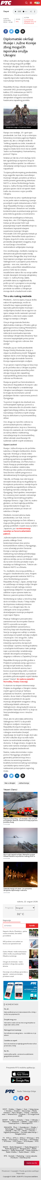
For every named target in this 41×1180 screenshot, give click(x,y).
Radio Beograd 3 (11, 1149)
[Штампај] (22, 31)
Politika (11, 1109)
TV (4, 1138)
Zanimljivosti (24, 1127)
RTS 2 (15, 1138)
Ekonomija (26, 1111)
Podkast (22, 1114)
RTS (5, 1156)
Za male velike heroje (29, 1132)
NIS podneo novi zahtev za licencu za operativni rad (13, 942)
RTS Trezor (17, 1141)
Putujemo (19, 1129)
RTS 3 (22, 1138)
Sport (5, 1120)
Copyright (14, 1171)
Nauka (24, 1131)
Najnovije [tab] (7, 920)
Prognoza (9, 908)
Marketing (20, 1156)
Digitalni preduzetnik (11, 1132)
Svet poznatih (30, 1129)
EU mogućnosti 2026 (28, 1115)
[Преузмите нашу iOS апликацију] (20, 1074)
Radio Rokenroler (17, 1150)
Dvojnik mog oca (10, 1020)
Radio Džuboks (32, 1150)
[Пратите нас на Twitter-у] (15, 1098)
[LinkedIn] (17, 31)
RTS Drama (13, 1140)
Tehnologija (9, 1129)
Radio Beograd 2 (31, 1147)
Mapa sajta (32, 1163)
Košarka (20, 1120)
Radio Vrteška (11, 1152)
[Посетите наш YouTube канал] (26, 1098)
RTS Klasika (34, 1140)
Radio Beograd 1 (16, 1147)
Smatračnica (12, 1114)
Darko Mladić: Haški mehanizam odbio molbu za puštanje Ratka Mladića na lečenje (15, 954)
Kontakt (12, 1156)
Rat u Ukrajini (10, 783)
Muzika (33, 1127)
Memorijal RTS (27, 1123)
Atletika (24, 1122)
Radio (5, 1147)
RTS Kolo (7, 1141)
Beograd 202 (25, 1149)
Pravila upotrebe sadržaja (28, 1171)
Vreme (26, 1113)
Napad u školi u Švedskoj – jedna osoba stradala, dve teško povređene (15, 933)
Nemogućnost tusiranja (12, 1030)
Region (19, 1109)
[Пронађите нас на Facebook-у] (21, 1098)
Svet (25, 1109)
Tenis (27, 1120)
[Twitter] (11, 31)
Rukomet (6, 1122)
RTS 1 (8, 1138)
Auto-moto (33, 1122)
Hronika (9, 1111)
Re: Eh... (7, 1051)
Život (15, 1127)
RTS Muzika (28, 1141)
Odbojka (34, 1120)
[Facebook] (5, 31)
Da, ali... (6, 1009)
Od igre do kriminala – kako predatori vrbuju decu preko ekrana (13, 964)
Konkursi (14, 1158)
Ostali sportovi (14, 1123)
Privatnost (5, 1171)
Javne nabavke (31, 1156)
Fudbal (11, 1120)
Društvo (17, 1111)
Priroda (32, 1131)
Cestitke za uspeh (10, 1040)
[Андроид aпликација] (20, 990)
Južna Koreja (23, 783)
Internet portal (25, 1158)
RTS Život (23, 1140)
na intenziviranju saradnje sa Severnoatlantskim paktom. (17, 531)
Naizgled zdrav (20, 1134)
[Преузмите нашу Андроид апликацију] (20, 1080)
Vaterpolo (15, 1122)
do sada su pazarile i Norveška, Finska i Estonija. (19, 680)
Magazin (8, 1127)
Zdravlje (8, 1131)
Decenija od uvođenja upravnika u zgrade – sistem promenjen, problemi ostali (15, 974)
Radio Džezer (24, 1152)
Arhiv (33, 1152)
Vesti (5, 1109)
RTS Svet (30, 1138)
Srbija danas (34, 1109)
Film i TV (17, 1131)
